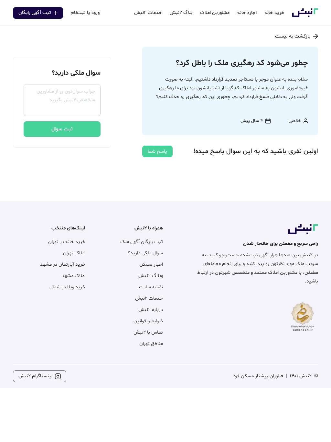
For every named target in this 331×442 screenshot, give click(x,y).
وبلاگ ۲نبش (150, 275)
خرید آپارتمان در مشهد (62, 264)
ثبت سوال (62, 129)
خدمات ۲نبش (149, 298)
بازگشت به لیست (292, 36)
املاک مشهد (73, 275)
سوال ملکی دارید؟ (145, 253)
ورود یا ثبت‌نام (85, 12)
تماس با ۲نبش (148, 332)
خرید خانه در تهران (66, 241)
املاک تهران (74, 253)
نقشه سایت (151, 287)
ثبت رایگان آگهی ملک (141, 241)
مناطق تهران (151, 343)
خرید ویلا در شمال (67, 287)
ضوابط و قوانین (148, 321)
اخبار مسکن (151, 264)
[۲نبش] (305, 16)
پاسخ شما (157, 151)
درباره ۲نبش (150, 309)
